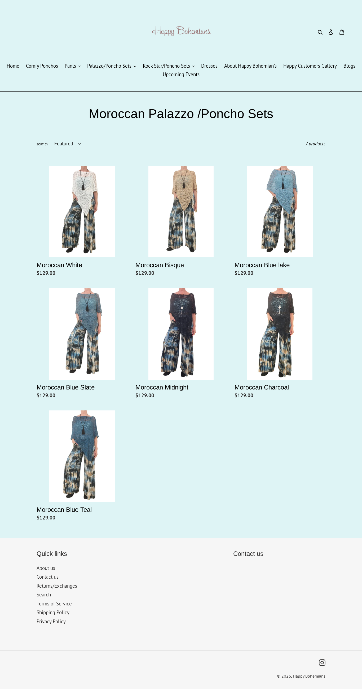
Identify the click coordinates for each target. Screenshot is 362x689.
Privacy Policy (51, 621)
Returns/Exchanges (57, 586)
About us (46, 568)
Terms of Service (54, 603)
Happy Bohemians (309, 676)
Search (44, 594)
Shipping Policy (53, 612)
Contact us (48, 577)
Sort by (42, 144)
